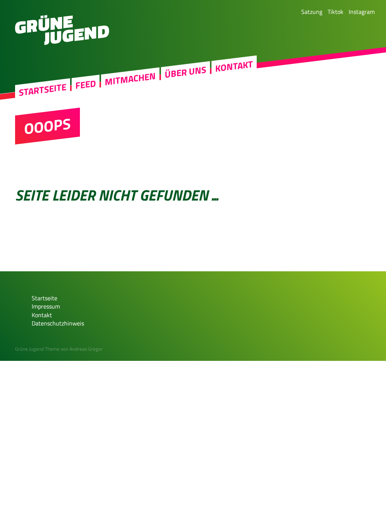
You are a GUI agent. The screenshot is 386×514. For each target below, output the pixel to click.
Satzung (311, 12)
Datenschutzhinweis (58, 323)
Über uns (185, 72)
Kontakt (234, 66)
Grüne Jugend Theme (37, 349)
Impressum (46, 306)
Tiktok (335, 12)
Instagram (362, 12)
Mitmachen (130, 79)
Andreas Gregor (86, 349)
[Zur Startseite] (62, 42)
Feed (85, 84)
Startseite (42, 89)
